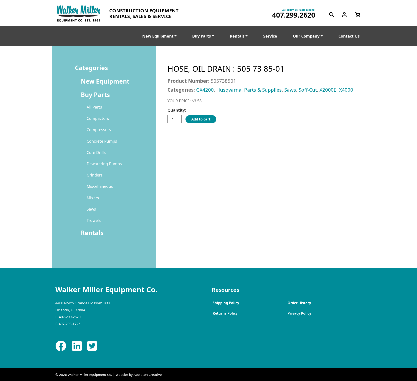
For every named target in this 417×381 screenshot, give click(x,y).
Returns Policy (225, 313)
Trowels (94, 220)
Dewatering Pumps (104, 163)
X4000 (346, 89)
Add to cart (200, 119)
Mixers (93, 197)
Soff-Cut (308, 89)
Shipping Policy (226, 302)
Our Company (306, 36)
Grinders (95, 175)
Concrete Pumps (102, 141)
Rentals (237, 36)
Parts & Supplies (263, 89)
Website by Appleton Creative (139, 374)
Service (270, 36)
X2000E (327, 89)
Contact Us (349, 36)
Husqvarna (229, 89)
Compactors (98, 118)
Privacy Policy (299, 313)
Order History (299, 302)
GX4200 (205, 89)
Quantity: (176, 110)
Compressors (99, 129)
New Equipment (158, 36)
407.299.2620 (293, 15)
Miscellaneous (100, 186)
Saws (91, 209)
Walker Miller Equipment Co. (90, 374)
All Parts (94, 107)
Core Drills (96, 152)
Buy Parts (201, 36)
